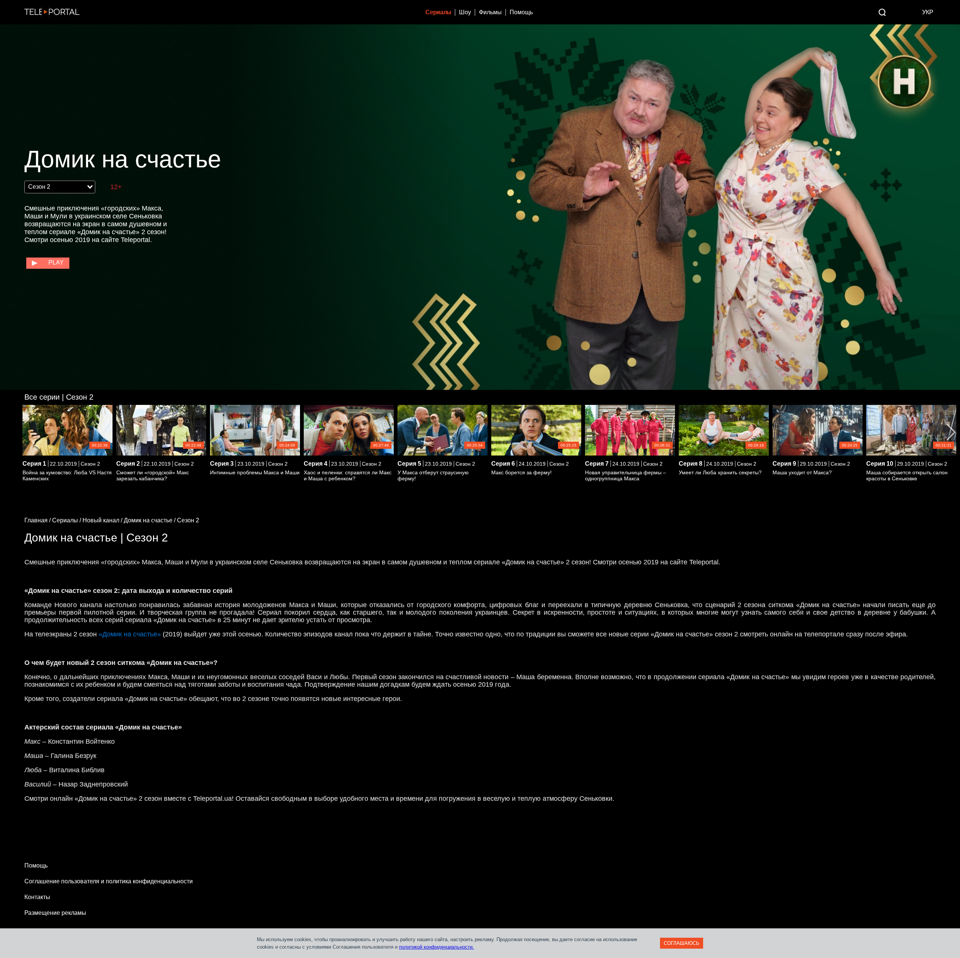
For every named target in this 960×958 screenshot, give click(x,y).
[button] (951, 432)
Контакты (37, 897)
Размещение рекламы (55, 913)
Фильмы (490, 12)
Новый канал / (103, 520)
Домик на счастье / (150, 520)
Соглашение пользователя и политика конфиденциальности (108, 881)
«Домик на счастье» (130, 634)
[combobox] (59, 186)
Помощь (521, 12)
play (56, 263)
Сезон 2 (58, 397)
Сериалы (438, 12)
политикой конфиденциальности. (436, 947)
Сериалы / (67, 520)
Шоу (465, 12)
